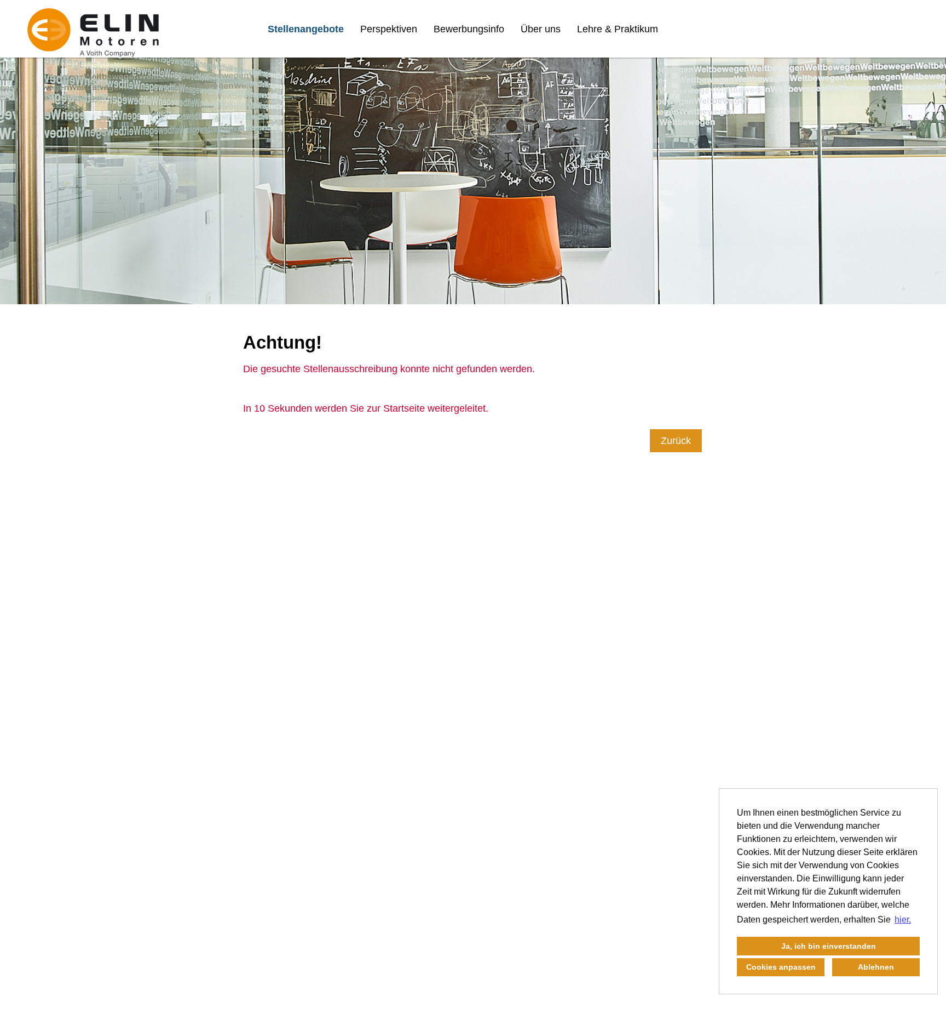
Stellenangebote (306, 29)
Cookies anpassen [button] (781, 967)
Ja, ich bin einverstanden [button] (828, 946)
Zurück (676, 440)
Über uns (541, 29)
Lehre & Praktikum (617, 29)
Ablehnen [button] (876, 967)
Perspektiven (388, 29)
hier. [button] (903, 919)
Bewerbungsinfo (469, 29)
